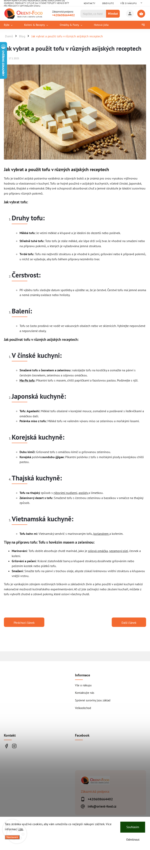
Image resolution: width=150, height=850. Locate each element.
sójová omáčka (98, 551)
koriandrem (101, 534)
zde (20, 829)
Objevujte (108, 3)
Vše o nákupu (128, 3)
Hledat (113, 13)
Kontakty (90, 3)
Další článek (128, 623)
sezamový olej (118, 551)
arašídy (83, 493)
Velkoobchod (83, 708)
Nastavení (12, 837)
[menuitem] (11, 25)
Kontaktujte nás (84, 693)
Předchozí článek (24, 623)
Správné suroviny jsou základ (92, 700)
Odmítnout (132, 839)
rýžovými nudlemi (65, 493)
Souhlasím (132, 827)
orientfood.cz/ (14, 745)
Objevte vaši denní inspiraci (6, 745)
